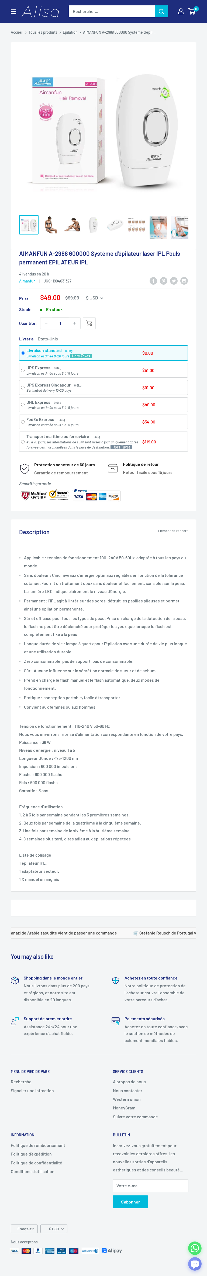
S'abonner (130, 1201)
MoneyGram (124, 1107)
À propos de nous (129, 1081)
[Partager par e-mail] (184, 281)
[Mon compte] (181, 11)
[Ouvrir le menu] (13, 11)
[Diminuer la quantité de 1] (46, 323)
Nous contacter (127, 1090)
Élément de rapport (173, 531)
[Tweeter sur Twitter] (174, 281)
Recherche (21, 1081)
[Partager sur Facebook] (153, 281)
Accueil (17, 32)
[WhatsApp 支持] (195, 1248)
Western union (127, 1099)
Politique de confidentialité (36, 1162)
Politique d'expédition (31, 1153)
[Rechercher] (161, 11)
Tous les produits (43, 32)
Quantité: (28, 323)
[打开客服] (195, 1264)
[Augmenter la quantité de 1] (74, 323)
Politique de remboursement (38, 1145)
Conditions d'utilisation (32, 1171)
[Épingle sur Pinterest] (163, 281)
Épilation (70, 32)
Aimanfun (27, 281)
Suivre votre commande (135, 1116)
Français (24, 1228)
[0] (191, 11)
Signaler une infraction (32, 1090)
